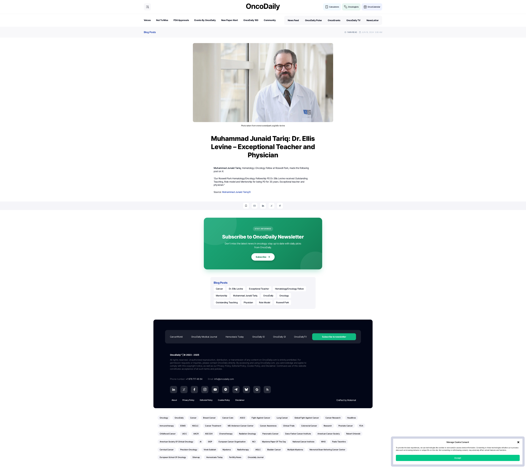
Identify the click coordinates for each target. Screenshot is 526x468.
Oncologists (353, 7)
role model (264, 302)
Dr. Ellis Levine (236, 288)
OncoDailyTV (300, 336)
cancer (219, 288)
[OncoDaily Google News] (256, 389)
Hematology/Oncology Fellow (289, 288)
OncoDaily (268, 295)
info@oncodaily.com (224, 379)
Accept (457, 458)
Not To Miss (162, 20)
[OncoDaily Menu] (147, 6)
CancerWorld (176, 336)
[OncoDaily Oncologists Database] (345, 7)
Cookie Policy (224, 400)
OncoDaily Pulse (313, 20)
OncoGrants (334, 20)
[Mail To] (254, 206)
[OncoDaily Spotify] (225, 389)
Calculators (334, 7)
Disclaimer (240, 400)
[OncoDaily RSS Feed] (267, 389)
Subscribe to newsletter (334, 336)
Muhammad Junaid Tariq (245, 295)
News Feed (293, 20)
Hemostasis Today (235, 336)
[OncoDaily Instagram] (204, 389)
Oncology (284, 295)
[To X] (271, 206)
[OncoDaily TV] (215, 389)
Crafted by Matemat (346, 400)
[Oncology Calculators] (326, 7)
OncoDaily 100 (250, 20)
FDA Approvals (181, 20)
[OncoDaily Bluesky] (246, 389)
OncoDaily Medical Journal (204, 336)
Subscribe (261, 257)
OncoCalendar (374, 7)
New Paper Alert (229, 20)
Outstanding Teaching (227, 302)
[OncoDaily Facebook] (194, 389)
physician (248, 302)
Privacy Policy (188, 400)
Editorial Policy (206, 400)
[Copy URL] (246, 206)
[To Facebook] (280, 206)
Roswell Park (282, 302)
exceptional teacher (259, 288)
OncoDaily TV (353, 20)
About (174, 400)
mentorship (221, 295)
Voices (147, 20)
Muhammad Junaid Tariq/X (236, 192)
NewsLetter (373, 20)
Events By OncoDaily (205, 20)
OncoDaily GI (279, 336)
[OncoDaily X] (184, 389)
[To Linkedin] (263, 206)
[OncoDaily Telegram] (236, 389)
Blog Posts (150, 32)
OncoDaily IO (258, 336)
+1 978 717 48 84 (194, 379)
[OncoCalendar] (365, 7)
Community (270, 20)
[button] (518, 442)
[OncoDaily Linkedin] (173, 389)
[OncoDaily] (263, 6)
